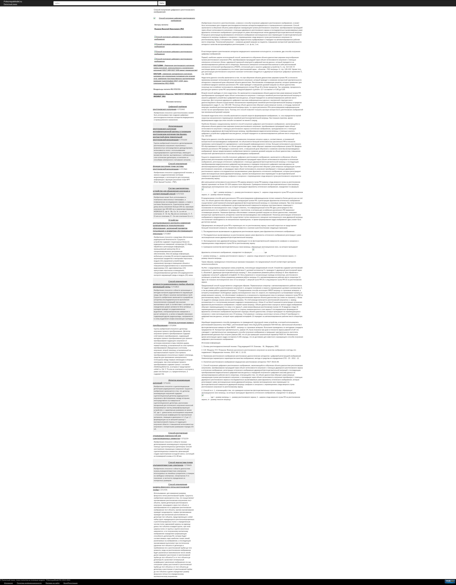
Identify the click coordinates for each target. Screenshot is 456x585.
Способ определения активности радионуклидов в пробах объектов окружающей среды (173, 284)
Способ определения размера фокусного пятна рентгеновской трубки (171, 487)
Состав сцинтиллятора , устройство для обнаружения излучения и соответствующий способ (171, 191)
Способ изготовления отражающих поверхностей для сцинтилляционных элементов (170, 435)
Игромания (8, 583)
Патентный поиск (10, 4)
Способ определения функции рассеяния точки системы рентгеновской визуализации (170, 166)
